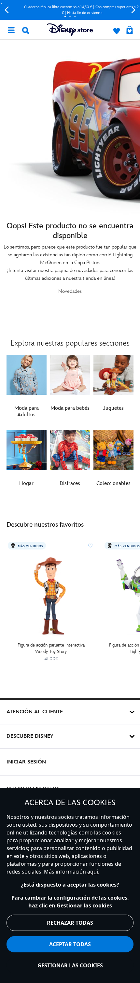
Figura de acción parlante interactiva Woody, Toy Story (51, 648)
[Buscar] (26, 31)
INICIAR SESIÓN (26, 762)
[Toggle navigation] (11, 29)
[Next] (133, 10)
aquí (92, 871)
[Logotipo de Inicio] (70, 30)
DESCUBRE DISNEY (30, 736)
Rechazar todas (70, 922)
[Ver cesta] (129, 31)
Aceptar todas (70, 944)
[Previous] (6, 10)
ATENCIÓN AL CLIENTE (35, 712)
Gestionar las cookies (70, 965)
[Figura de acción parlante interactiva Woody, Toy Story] (51, 595)
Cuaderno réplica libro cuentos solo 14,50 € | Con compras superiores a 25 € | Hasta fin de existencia (70, 10)
